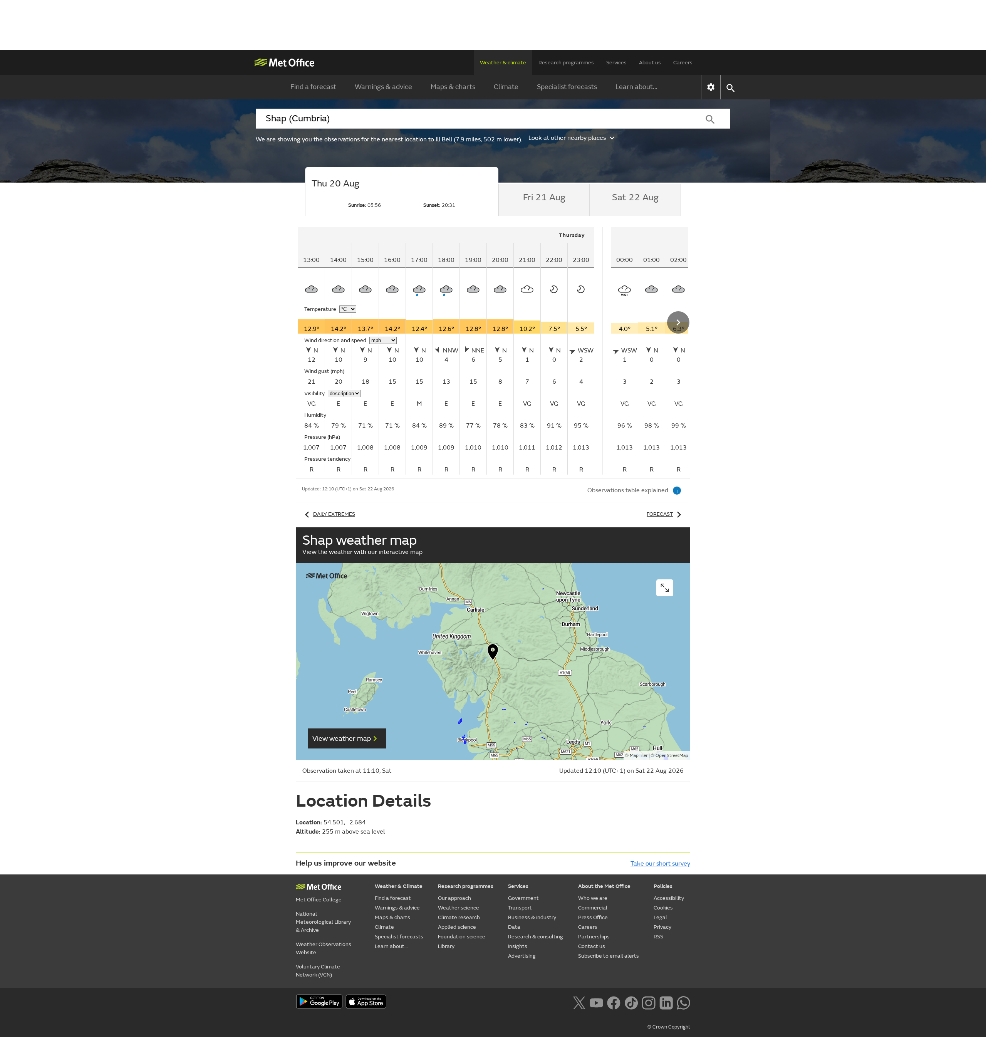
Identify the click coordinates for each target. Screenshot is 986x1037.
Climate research (459, 917)
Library (446, 946)
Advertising (522, 956)
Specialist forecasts (567, 86)
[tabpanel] (450, 351)
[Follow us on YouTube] (596, 1001)
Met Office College (319, 899)
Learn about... (636, 86)
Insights (517, 946)
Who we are (592, 898)
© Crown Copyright (668, 1027)
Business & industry (532, 917)
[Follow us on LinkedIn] (666, 1001)
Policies (663, 886)
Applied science (457, 927)
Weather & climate (503, 62)
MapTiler (638, 755)
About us (650, 62)
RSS (658, 936)
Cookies (663, 907)
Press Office (593, 917)
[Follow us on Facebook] (613, 1001)
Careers (683, 62)
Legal (660, 917)
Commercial (592, 907)
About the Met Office (604, 886)
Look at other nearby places (567, 138)
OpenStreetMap (672, 755)
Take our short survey (660, 864)
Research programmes (566, 62)
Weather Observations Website (323, 948)
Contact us (591, 946)
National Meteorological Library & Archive (323, 922)
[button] (493, 653)
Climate (506, 86)
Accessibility (669, 898)
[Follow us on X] (579, 1001)
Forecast (660, 514)
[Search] (710, 118)
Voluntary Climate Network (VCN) (318, 970)
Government (523, 898)
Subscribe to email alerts (608, 956)
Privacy (662, 927)
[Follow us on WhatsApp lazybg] (683, 1001)
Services (616, 62)
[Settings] (710, 87)
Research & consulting (535, 936)
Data (514, 927)
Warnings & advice (383, 86)
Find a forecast (313, 86)
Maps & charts (453, 86)
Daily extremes (334, 514)
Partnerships (594, 936)
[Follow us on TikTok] (631, 1001)
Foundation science (461, 936)
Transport (520, 907)
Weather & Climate (399, 886)
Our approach (454, 898)
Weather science (458, 907)
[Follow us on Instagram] (648, 1001)
